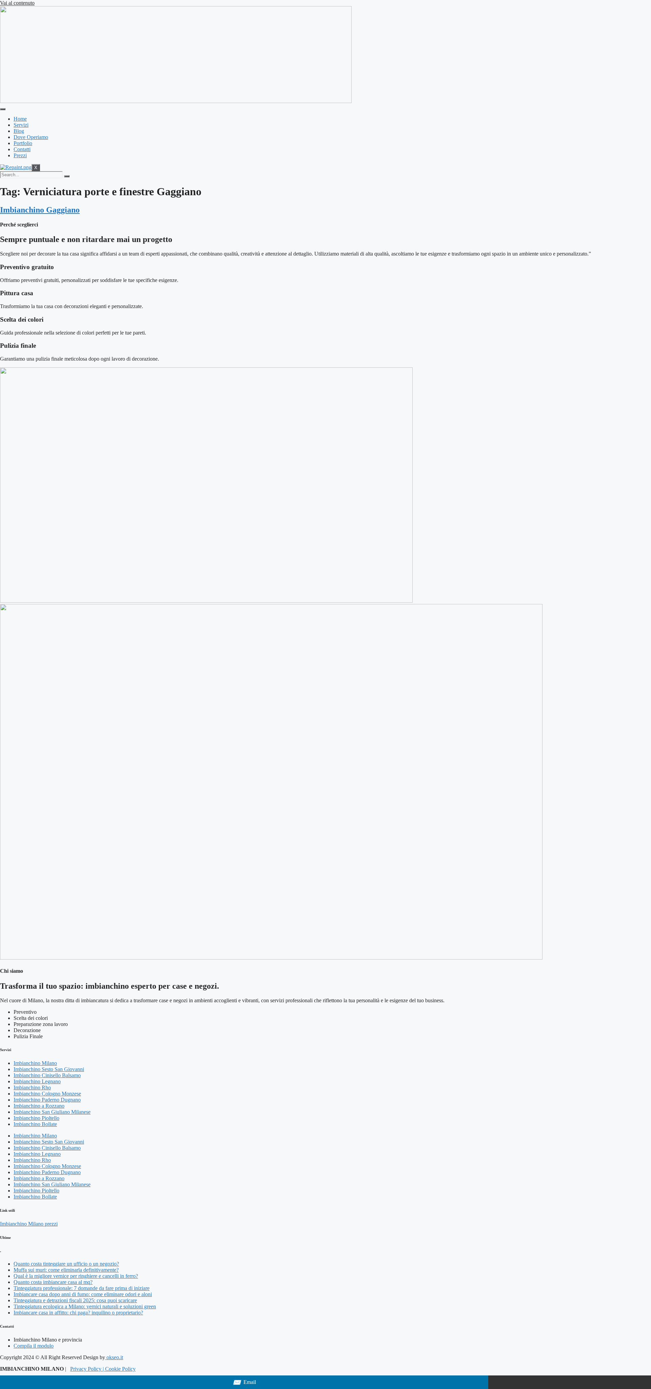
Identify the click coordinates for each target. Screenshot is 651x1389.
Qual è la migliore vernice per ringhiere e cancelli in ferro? (76, 1276)
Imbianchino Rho (32, 1087)
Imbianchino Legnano (37, 1081)
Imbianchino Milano (35, 1063)
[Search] (67, 176)
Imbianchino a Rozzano (39, 1106)
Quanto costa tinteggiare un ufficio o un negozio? (66, 1264)
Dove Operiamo (31, 137)
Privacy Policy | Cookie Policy (103, 1369)
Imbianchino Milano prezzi (29, 1224)
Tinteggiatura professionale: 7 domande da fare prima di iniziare (82, 1288)
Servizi (21, 125)
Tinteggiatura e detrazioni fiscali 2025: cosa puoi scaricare (75, 1300)
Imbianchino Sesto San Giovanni (49, 1069)
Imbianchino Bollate (35, 1124)
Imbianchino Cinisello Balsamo (47, 1075)
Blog (19, 131)
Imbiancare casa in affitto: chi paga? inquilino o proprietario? (78, 1312)
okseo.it (114, 1357)
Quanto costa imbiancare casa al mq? (53, 1282)
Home (20, 119)
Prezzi (20, 155)
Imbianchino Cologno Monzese (47, 1093)
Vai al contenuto (17, 3)
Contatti (22, 149)
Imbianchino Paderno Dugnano (47, 1100)
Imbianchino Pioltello (36, 1118)
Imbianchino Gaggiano (40, 209)
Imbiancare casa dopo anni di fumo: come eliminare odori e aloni (83, 1294)
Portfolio (23, 143)
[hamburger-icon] (2, 109)
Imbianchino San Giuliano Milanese (52, 1112)
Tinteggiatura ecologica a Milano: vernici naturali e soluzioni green (85, 1306)
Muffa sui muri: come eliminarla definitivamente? (66, 1270)
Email (244, 1382)
